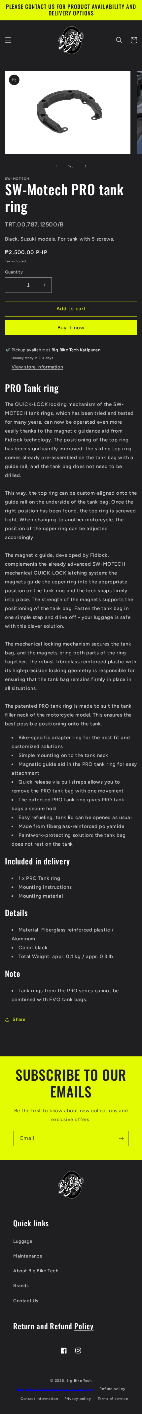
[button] (8, 40)
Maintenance (28, 1256)
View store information (37, 367)
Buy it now (71, 328)
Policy (83, 1325)
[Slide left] (56, 166)
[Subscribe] (121, 1138)
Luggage (22, 1241)
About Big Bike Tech (35, 1271)
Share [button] (19, 1019)
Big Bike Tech (79, 1381)
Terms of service (113, 1399)
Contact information (39, 1399)
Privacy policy (77, 1399)
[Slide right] (85, 166)
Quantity (14, 272)
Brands (21, 1285)
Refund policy (112, 1389)
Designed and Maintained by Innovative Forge (55, 1389)
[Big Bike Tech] (71, 1185)
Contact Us (26, 1301)
